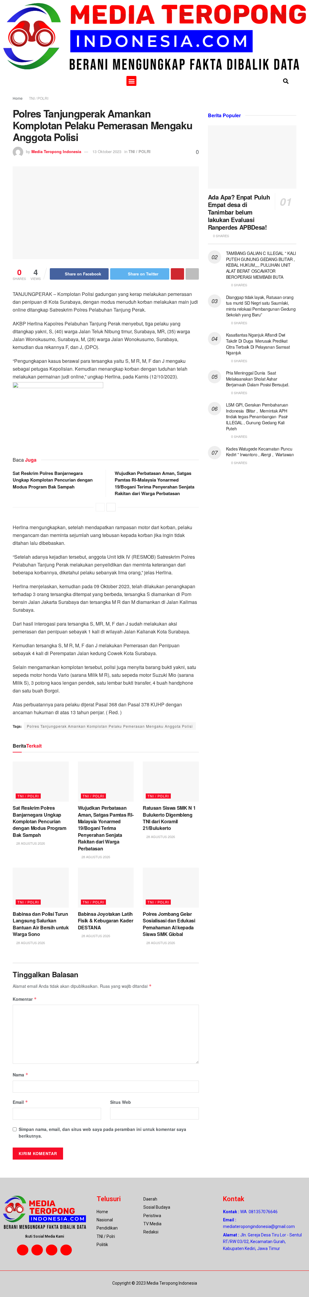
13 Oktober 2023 (106, 151)
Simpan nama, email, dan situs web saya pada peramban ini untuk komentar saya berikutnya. (102, 1132)
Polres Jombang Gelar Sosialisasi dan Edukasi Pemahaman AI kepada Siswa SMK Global (169, 923)
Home (18, 98)
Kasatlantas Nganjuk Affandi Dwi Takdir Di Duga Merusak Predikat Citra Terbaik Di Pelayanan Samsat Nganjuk (258, 344)
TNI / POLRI (38, 98)
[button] (131, 81)
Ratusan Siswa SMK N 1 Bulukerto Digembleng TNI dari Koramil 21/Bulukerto (169, 817)
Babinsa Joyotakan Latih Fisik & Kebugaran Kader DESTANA (105, 920)
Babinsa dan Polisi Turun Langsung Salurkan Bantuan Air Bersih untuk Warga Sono (40, 923)
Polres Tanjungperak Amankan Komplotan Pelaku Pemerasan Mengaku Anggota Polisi (110, 726)
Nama (20, 1075)
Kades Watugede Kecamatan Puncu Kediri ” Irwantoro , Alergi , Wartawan (260, 452)
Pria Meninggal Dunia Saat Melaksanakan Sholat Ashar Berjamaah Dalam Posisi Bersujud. (257, 379)
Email (20, 1102)
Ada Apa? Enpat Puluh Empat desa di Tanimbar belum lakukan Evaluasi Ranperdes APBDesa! (239, 212)
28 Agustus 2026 (30, 843)
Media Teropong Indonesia (56, 151)
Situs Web (120, 1102)
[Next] (111, 507)
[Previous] (100, 507)
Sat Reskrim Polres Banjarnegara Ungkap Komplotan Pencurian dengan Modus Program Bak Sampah (53, 480)
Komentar (25, 999)
